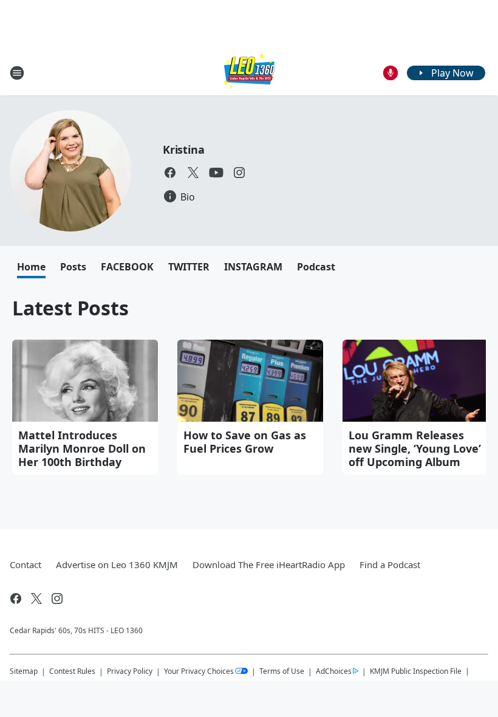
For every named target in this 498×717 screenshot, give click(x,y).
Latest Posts (70, 308)
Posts (73, 266)
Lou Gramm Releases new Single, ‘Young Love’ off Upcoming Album (415, 448)
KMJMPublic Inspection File (416, 671)
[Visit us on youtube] (216, 172)
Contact (25, 564)
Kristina (183, 149)
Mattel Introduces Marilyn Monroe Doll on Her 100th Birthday (82, 448)
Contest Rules (72, 671)
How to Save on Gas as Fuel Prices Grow (244, 441)
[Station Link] (249, 72)
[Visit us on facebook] (170, 172)
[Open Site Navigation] (17, 73)
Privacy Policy (129, 671)
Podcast (316, 266)
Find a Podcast (390, 564)
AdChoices (334, 671)
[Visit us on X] (193, 172)
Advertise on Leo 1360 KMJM (117, 564)
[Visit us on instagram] (239, 172)
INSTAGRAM (253, 266)
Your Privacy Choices (199, 671)
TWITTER (189, 266)
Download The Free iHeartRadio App (269, 564)
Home (31, 266)
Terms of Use (281, 671)
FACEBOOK (127, 266)
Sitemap (24, 671)
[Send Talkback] (390, 73)
